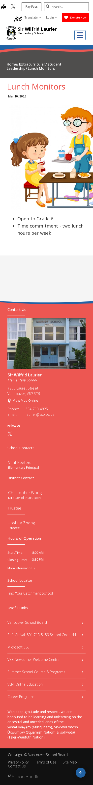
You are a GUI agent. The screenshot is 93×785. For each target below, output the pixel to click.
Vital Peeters (19, 462)
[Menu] (80, 35)
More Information (19, 568)
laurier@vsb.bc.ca (40, 414)
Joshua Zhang (21, 523)
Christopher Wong (25, 492)
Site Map (70, 762)
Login (50, 17)
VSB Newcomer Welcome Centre (33, 659)
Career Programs (20, 696)
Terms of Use (45, 762)
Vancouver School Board (27, 622)
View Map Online (25, 400)
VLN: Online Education (25, 684)
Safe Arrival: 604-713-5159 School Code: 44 (41, 634)
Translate (31, 17)
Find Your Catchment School (30, 593)
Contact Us (17, 766)
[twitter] (13, 6)
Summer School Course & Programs (36, 672)
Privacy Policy (18, 762)
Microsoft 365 (18, 647)
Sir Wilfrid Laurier (37, 29)
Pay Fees (32, 6)
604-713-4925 (37, 408)
